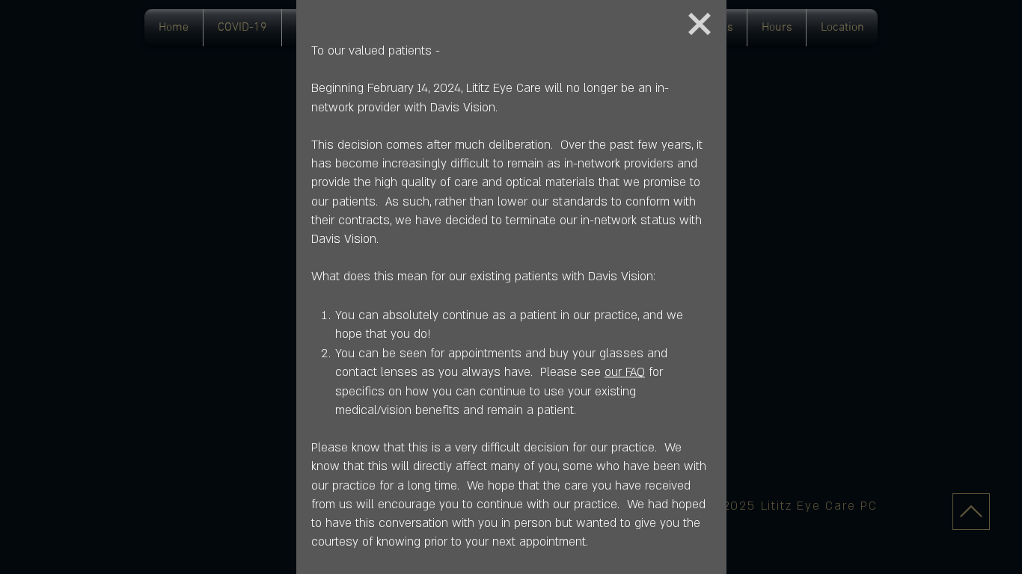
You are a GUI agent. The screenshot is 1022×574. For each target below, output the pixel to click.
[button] (699, 24)
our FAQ (625, 372)
